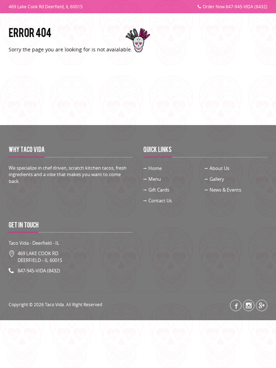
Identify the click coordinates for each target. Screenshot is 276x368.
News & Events (225, 190)
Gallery (74, 40)
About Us (27, 40)
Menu (51, 40)
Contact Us (251, 40)
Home (155, 168)
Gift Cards (220, 40)
